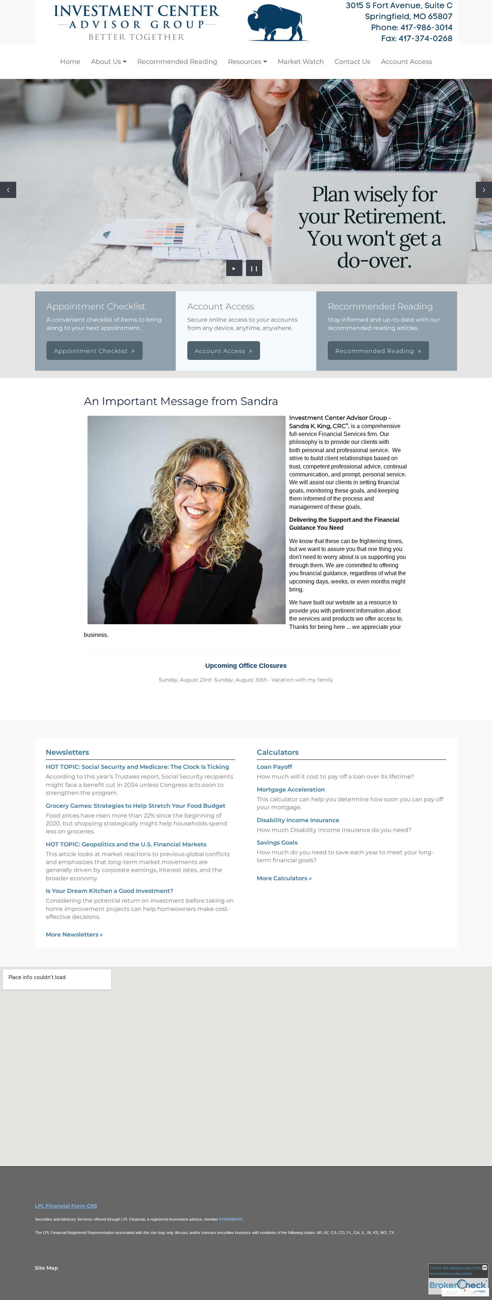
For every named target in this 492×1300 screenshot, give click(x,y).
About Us (106, 62)
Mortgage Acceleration (291, 789)
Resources (244, 62)
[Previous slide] (8, 190)
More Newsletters (74, 934)
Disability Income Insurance (298, 820)
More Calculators (284, 878)
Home (70, 62)
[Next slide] (484, 190)
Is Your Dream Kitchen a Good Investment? (109, 890)
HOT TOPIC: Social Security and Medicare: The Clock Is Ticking (137, 766)
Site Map (46, 1268)
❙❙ (254, 268)
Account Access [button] (220, 351)
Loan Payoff (274, 766)
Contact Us (352, 62)
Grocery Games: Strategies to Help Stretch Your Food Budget (135, 805)
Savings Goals (277, 842)
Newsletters (67, 752)
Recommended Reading (177, 62)
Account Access (406, 62)
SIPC (238, 1219)
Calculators (278, 752)
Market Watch (301, 62)
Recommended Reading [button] (374, 351)
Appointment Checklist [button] (91, 351)
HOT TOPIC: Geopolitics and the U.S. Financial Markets (126, 844)
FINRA (225, 1219)
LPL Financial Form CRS (66, 1206)
